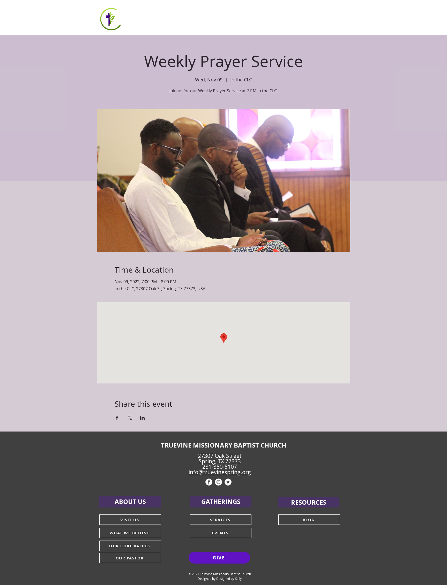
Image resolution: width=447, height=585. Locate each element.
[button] (152, 18)
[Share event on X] (129, 418)
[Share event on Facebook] (117, 418)
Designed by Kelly (229, 578)
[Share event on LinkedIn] (142, 418)
